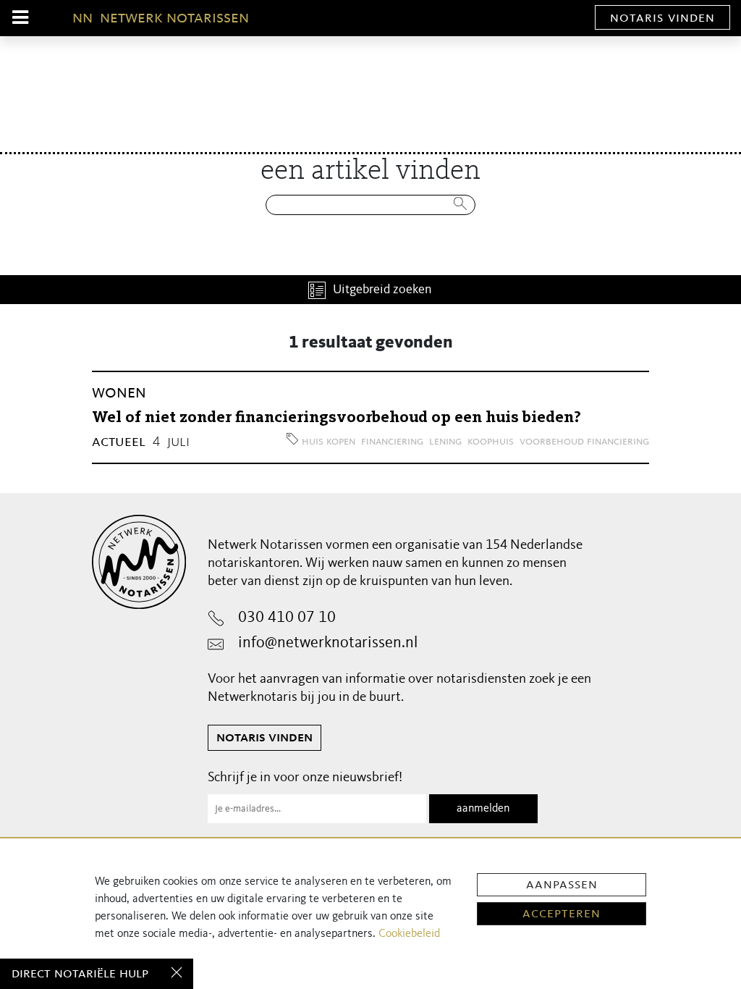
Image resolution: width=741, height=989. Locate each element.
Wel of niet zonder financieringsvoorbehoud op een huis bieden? (336, 418)
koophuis (490, 441)
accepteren (561, 913)
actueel (118, 442)
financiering (392, 441)
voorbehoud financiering (584, 441)
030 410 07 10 (287, 618)
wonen (119, 393)
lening (445, 441)
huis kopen (328, 441)
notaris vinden (662, 18)
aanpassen (562, 885)
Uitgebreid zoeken (382, 289)
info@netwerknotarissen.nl (328, 643)
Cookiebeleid (409, 934)
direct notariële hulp (80, 974)
